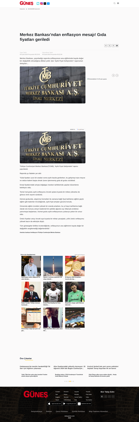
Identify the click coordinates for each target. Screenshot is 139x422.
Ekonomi (66, 391)
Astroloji (76, 394)
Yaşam (57, 400)
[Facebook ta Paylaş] (113, 45)
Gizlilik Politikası (78, 411)
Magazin (57, 397)
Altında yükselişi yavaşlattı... (73, 328)
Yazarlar (88, 391)
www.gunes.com (69, 416)
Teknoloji (66, 397)
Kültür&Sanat (67, 400)
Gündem (57, 391)
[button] (113, 75)
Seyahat (76, 391)
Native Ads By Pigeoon (80, 254)
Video (87, 397)
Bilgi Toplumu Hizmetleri (98, 411)
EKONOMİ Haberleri (34, 9)
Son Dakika (89, 400)
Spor (56, 394)
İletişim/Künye (36, 411)
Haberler (22, 9)
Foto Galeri (89, 394)
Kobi (75, 400)
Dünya (65, 394)
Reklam (49, 411)
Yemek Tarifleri (78, 397)
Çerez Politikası (62, 411)
